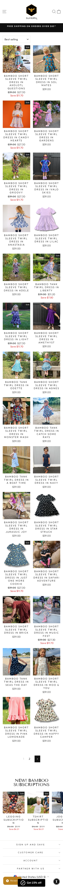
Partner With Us (31, 868)
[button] (56, 881)
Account (30, 860)
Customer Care (31, 852)
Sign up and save (30, 844)
